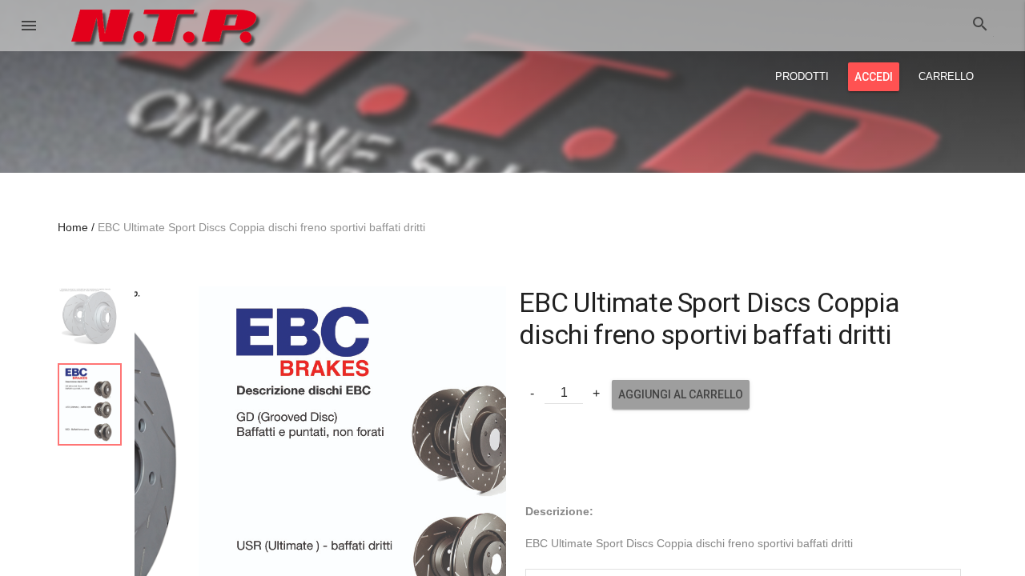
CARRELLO (946, 76)
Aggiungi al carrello (680, 394)
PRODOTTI (802, 76)
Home (73, 227)
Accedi (873, 76)
